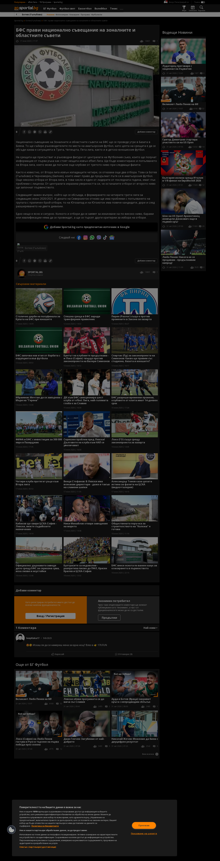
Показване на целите (144, 833)
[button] (11, 829)
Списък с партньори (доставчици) (37, 847)
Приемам (144, 825)
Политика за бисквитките (45, 826)
